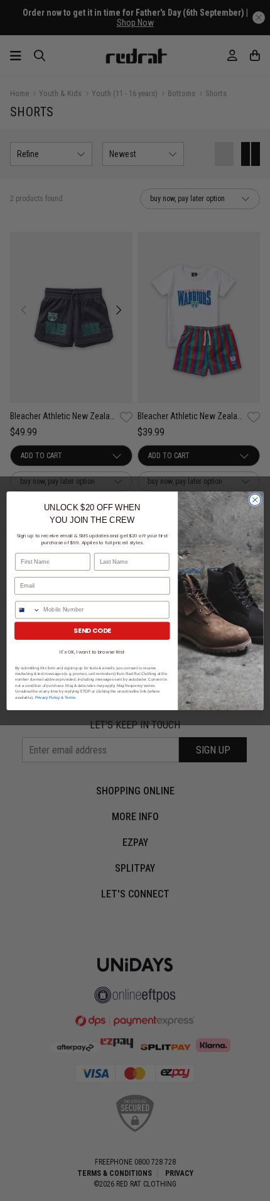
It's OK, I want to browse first (92, 652)
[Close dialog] (255, 499)
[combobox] (28, 609)
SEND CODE (92, 630)
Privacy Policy (47, 696)
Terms (70, 696)
